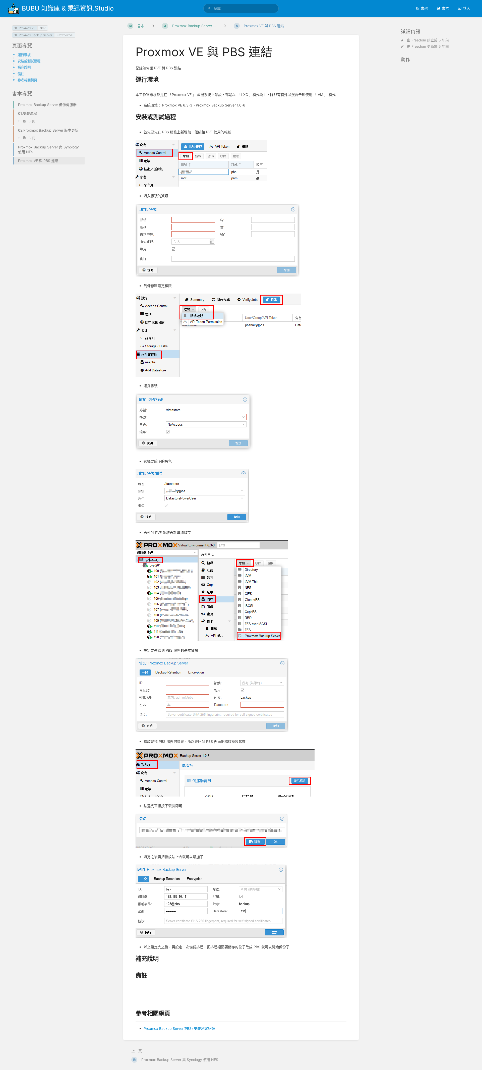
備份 (43, 28)
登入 (466, 8)
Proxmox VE (27, 28)
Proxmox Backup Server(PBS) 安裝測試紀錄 (179, 1028)
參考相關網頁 (27, 80)
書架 (424, 8)
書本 (445, 8)
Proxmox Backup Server (35, 35)
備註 (21, 74)
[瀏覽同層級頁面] (224, 25)
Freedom (418, 40)
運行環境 (24, 55)
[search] (241, 8)
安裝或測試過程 (29, 61)
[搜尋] (209, 8)
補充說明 (24, 67)
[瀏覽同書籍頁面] (153, 25)
